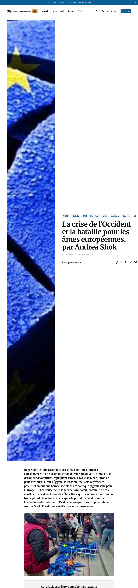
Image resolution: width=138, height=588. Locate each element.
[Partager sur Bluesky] (135, 262)
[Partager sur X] (121, 262)
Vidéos (85, 20)
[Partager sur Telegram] (131, 262)
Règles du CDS (88, 25)
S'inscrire (126, 11)
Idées (80, 11)
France (71, 11)
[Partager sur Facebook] (116, 262)
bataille (76, 216)
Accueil (45, 11)
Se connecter (112, 11)
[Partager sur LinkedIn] (126, 262)
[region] (88, 11)
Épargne (86, 16)
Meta (105, 216)
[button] (96, 11)
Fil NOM (66, 216)
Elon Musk (94, 216)
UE (135, 216)
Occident (126, 216)
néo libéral (115, 216)
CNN (85, 216)
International (58, 11)
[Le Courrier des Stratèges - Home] (22, 11)
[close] (135, 2)
